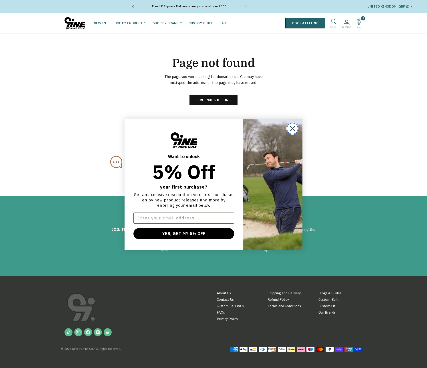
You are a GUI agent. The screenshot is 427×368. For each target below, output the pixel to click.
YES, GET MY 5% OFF (183, 233)
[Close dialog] (292, 128)
